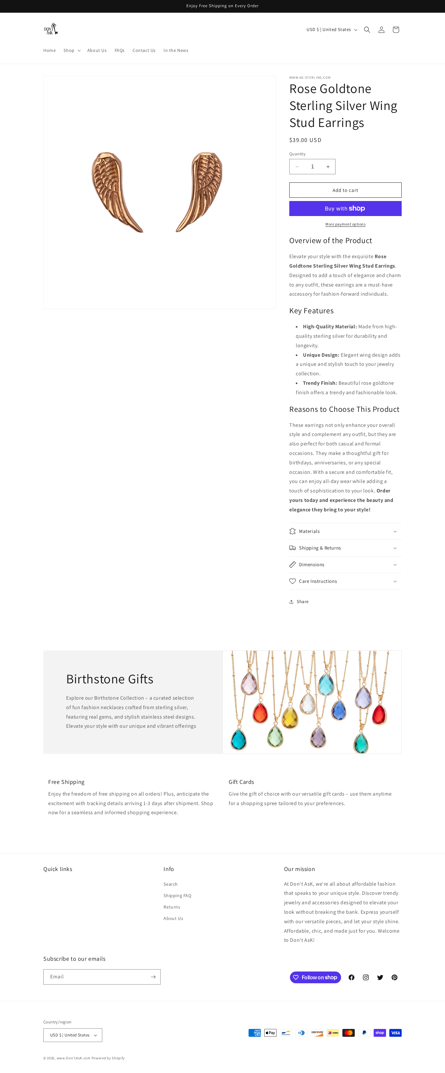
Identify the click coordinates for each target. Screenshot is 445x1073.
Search (171, 884)
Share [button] (303, 601)
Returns (172, 907)
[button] (71, 50)
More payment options (345, 224)
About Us (173, 918)
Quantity (297, 154)
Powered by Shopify (108, 1058)
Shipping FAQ (177, 895)
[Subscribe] (153, 977)
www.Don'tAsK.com (74, 1058)
